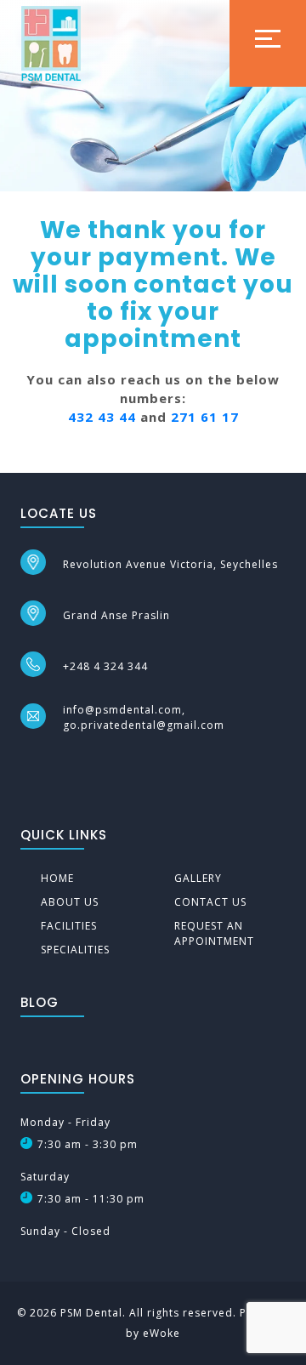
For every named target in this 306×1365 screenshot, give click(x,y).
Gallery (198, 878)
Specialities (75, 949)
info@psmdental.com (122, 709)
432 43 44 (102, 416)
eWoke (161, 1333)
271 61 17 (205, 416)
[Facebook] (27, 762)
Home (57, 878)
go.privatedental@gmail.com (143, 725)
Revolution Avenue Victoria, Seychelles (170, 564)
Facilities (69, 926)
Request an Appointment (214, 933)
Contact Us (210, 902)
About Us (70, 902)
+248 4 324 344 (105, 666)
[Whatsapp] (89, 762)
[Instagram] (58, 762)
